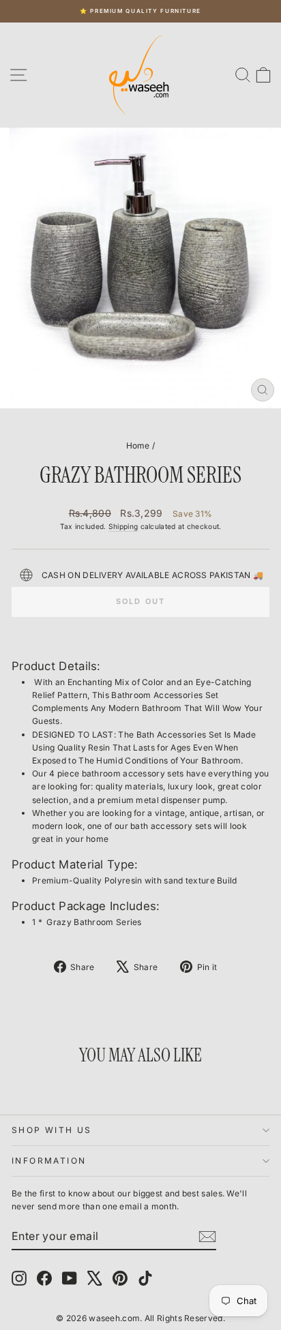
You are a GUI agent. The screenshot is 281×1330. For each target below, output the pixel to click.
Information (49, 1160)
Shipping (123, 526)
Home (138, 445)
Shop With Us (52, 1130)
